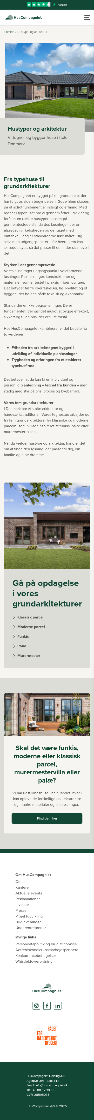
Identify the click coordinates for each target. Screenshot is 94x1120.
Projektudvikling (29, 916)
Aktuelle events (28, 893)
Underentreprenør (30, 927)
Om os (20, 881)
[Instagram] (36, 1006)
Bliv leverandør (28, 921)
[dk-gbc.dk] (47, 1035)
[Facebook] (47, 1006)
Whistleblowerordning (34, 961)
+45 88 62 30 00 (42, 1090)
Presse (21, 910)
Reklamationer (27, 898)
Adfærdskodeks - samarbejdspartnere (46, 949)
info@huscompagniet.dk (51, 1085)
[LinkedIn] (57, 1006)
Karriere (22, 887)
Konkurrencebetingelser (35, 955)
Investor (22, 904)
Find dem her (47, 818)
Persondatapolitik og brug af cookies (46, 944)
